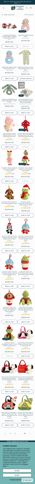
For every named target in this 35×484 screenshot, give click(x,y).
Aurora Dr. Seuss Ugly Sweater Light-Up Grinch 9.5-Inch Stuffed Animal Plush (25, 309)
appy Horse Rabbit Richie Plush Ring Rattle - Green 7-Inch (9, 101)
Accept (17, 471)
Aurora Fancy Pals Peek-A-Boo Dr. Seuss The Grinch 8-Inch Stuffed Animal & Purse (26, 414)
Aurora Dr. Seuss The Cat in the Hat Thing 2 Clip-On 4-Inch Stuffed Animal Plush (9, 274)
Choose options (26, 78)
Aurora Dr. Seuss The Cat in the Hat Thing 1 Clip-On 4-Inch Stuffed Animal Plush (25, 238)
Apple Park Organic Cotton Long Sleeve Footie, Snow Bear (25, 69)
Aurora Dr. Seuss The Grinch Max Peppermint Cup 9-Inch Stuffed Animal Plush (9, 309)
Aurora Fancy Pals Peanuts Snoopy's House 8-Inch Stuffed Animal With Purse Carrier (26, 379)
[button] (4, 8)
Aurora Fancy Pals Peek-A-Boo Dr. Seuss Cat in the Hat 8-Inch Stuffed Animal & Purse (9, 414)
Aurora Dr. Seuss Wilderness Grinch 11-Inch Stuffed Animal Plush (9, 344)
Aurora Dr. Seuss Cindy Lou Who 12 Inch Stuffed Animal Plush (9, 169)
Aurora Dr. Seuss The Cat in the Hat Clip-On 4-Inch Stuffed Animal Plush (9, 237)
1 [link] (5, 434)
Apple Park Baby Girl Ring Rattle (25, 36)
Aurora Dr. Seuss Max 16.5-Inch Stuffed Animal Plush (9, 202)
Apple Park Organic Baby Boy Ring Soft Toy (9, 68)
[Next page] (30, 434)
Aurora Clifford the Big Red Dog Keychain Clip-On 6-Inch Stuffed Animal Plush (26, 135)
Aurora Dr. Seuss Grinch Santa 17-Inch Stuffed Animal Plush (26, 169)
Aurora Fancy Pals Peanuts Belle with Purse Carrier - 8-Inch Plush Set (26, 344)
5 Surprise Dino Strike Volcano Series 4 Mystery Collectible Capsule (9, 37)
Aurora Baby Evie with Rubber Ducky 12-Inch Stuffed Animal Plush (9, 135)
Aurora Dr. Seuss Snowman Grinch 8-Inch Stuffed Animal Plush (25, 203)
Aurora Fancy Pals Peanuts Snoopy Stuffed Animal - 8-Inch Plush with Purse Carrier (9, 379)
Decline (17, 475)
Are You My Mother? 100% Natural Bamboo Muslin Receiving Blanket (25, 101)
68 (25, 433)
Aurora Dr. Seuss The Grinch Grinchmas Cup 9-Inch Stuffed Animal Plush (25, 273)
